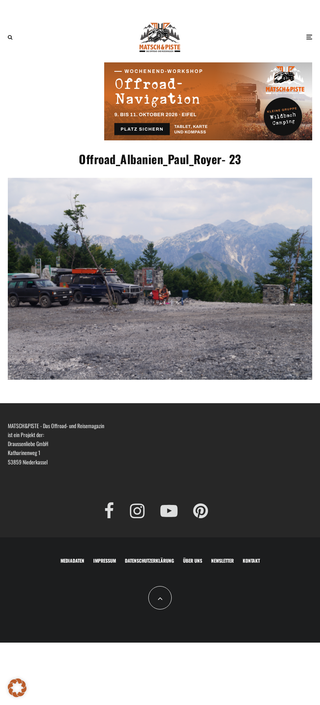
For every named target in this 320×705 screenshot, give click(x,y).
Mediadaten (72, 560)
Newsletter (222, 560)
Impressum (104, 560)
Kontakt (251, 560)
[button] (17, 688)
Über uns (192, 560)
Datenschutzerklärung (149, 560)
